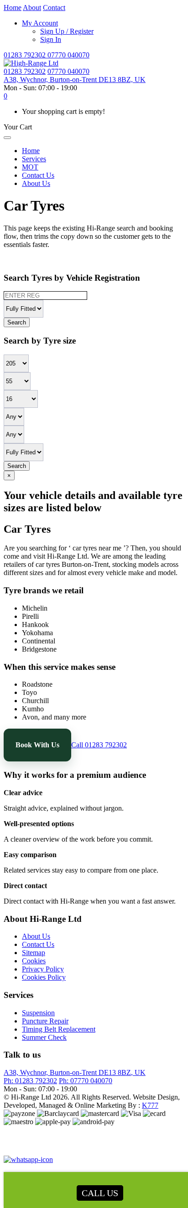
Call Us (100, 1193)
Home (12, 7)
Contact (54, 7)
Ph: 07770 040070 (85, 1081)
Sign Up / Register (67, 31)
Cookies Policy (44, 977)
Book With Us (37, 745)
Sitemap (33, 952)
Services (34, 159)
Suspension (38, 1013)
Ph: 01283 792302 (30, 1081)
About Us (36, 183)
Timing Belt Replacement (58, 1029)
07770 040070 (68, 55)
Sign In (50, 39)
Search (16, 322)
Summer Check (44, 1037)
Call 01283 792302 (99, 745)
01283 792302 (25, 55)
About (32, 7)
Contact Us (38, 175)
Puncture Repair (45, 1021)
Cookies (34, 961)
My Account (40, 23)
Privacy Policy (43, 969)
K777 (150, 1105)
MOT (30, 167)
